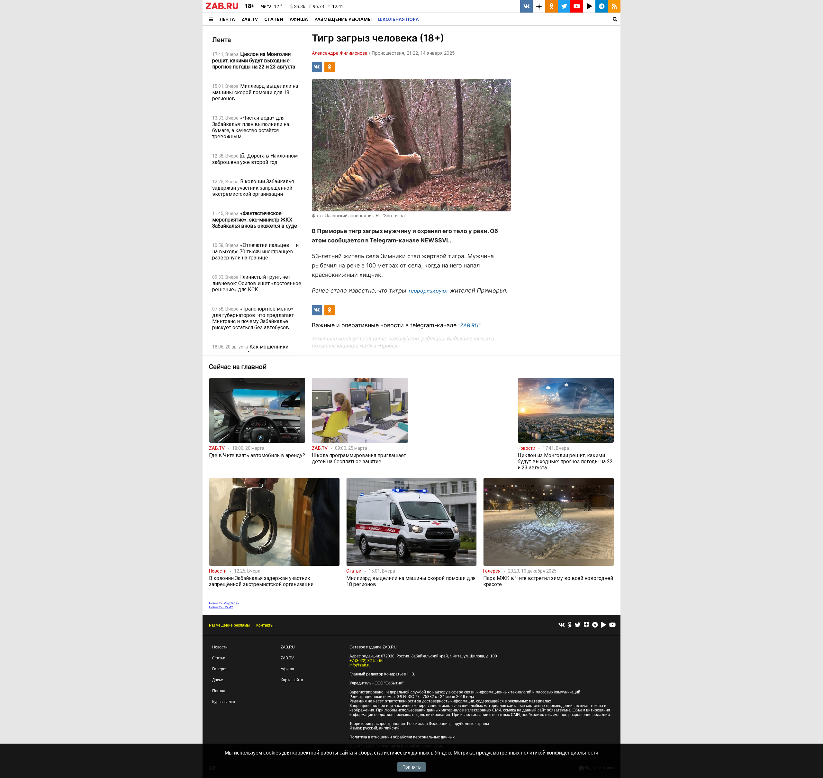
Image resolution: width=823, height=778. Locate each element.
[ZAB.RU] (222, 8)
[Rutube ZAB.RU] (589, 6)
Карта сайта (292, 680)
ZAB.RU (288, 647)
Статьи (273, 19)
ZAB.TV (249, 19)
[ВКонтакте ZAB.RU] (526, 6)
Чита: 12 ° (271, 6)
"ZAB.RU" (469, 325)
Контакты (265, 625)
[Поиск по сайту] (521, 19)
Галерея (220, 669)
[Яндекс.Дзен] (586, 625)
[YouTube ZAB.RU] (576, 6)
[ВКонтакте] (561, 625)
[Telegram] (595, 625)
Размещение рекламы (229, 625)
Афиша (299, 19)
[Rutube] (603, 625)
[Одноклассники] (569, 625)
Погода (218, 691)
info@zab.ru (360, 665)
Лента (227, 19)
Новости (220, 647)
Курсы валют (224, 702)
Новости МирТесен (224, 603)
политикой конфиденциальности (559, 752)
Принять (411, 767)
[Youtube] (612, 625)
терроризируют (428, 290)
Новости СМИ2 (221, 607)
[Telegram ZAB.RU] (601, 6)
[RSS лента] (614, 6)
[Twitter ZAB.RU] (564, 6)
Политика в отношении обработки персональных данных (402, 737)
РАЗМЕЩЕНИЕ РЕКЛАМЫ (343, 19)
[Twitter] (577, 625)
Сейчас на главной (238, 367)
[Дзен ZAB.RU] (539, 6)
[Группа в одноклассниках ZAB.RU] (551, 6)
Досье (217, 680)
